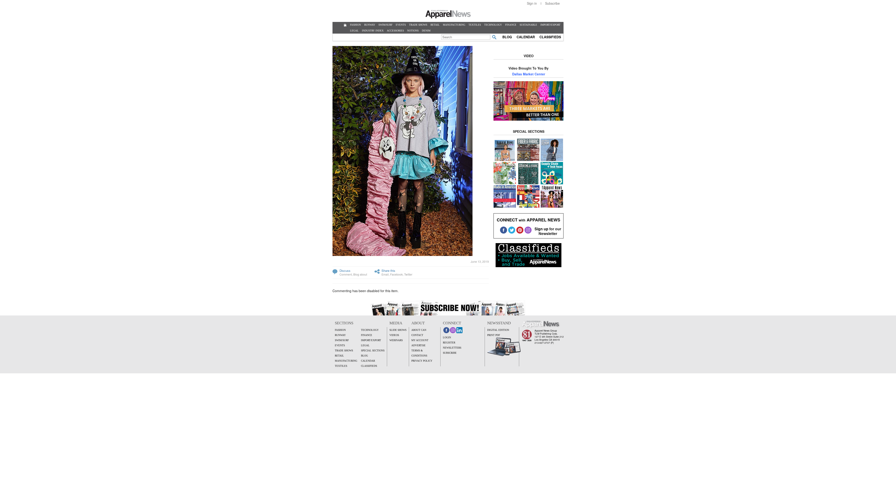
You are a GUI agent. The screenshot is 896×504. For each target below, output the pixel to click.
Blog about (360, 274)
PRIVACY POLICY (421, 360)
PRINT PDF (493, 335)
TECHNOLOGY (493, 24)
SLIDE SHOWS (397, 330)
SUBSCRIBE (450, 352)
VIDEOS (394, 335)
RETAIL (435, 24)
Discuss (345, 270)
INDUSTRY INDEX (373, 30)
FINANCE (510, 24)
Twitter (408, 274)
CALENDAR (526, 37)
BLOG (507, 37)
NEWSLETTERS (452, 347)
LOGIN (447, 337)
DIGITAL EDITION (498, 330)
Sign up (541, 228)
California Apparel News (448, 14)
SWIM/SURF (385, 24)
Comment (346, 274)
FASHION (355, 24)
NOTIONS (413, 30)
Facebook (396, 274)
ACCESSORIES (395, 30)
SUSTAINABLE (528, 24)
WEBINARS (396, 340)
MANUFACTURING (454, 24)
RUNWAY (369, 24)
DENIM (426, 30)
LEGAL (354, 30)
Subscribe (552, 3)
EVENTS (401, 24)
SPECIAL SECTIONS (373, 350)
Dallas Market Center (528, 74)
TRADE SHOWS (418, 24)
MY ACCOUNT (419, 340)
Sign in (532, 3)
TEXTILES (475, 24)
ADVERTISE (418, 345)
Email (385, 274)
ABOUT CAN (418, 330)
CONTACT (417, 335)
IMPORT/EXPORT (550, 24)
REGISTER (449, 342)
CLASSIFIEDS (550, 37)
